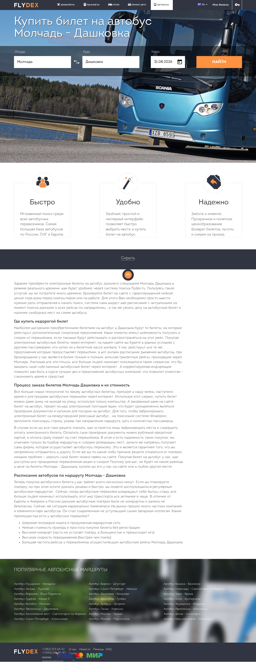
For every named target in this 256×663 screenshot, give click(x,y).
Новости (84, 649)
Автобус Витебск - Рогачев (32, 604)
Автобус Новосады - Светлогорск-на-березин (194, 589)
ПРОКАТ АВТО (139, 5)
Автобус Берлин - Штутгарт (107, 584)
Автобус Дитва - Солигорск (182, 614)
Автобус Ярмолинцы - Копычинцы (186, 609)
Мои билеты (221, 4)
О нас (73, 649)
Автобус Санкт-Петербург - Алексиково (41, 619)
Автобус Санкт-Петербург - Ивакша (113, 589)
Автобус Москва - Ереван (106, 614)
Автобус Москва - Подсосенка (109, 619)
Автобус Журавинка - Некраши (184, 604)
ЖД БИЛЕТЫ (93, 5)
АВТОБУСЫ (163, 5)
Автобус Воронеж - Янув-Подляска (37, 594)
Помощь (98, 649)
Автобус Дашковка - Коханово (109, 594)
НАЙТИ (219, 62)
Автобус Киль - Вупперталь (182, 599)
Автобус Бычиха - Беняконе (182, 584)
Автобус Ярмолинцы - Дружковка (36, 609)
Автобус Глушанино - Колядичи (34, 584)
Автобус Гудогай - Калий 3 (31, 599)
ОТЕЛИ (115, 5)
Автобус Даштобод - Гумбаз (107, 599)
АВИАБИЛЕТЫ (68, 5)
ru (203, 4)
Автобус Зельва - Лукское (31, 589)
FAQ (108, 649)
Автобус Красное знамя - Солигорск (188, 619)
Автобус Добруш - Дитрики (107, 604)
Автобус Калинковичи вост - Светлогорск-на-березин (50, 614)
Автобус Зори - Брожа (178, 594)
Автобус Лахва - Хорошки (106, 609)
